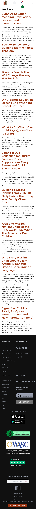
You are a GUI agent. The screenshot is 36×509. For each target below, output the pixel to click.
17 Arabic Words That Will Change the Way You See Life (16, 75)
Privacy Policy (18, 496)
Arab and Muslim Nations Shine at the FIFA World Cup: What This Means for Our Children (17, 230)
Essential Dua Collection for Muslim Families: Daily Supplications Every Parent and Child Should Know (16, 160)
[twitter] (26, 381)
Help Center (5, 368)
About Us (4, 347)
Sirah (3, 408)
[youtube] (29, 381)
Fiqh (3, 405)
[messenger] (23, 348)
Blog (3, 364)
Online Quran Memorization (6, 385)
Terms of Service (18, 493)
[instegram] (20, 381)
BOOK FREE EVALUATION (17, 505)
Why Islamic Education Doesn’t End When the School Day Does (17, 103)
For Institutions (6, 350)
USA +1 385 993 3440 (22, 353)
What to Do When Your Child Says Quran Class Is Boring (17, 130)
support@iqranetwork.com (24, 357)
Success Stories (6, 357)
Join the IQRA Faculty (8, 361)
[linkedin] (32, 381)
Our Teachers (6, 354)
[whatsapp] (20, 348)
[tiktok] (35, 381)
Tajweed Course (6, 380)
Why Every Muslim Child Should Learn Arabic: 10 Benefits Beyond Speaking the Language (16, 264)
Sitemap (4, 371)
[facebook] (17, 381)
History (4, 401)
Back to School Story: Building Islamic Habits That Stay (17, 47)
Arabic (4, 391)
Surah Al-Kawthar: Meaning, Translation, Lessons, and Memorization (16, 18)
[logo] (18, 488)
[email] (26, 348)
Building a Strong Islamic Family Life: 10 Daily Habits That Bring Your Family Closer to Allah (17, 196)
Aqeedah (4, 394)
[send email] (26, 481)
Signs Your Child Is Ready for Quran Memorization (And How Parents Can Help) (17, 313)
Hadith (4, 398)
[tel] (17, 348)
